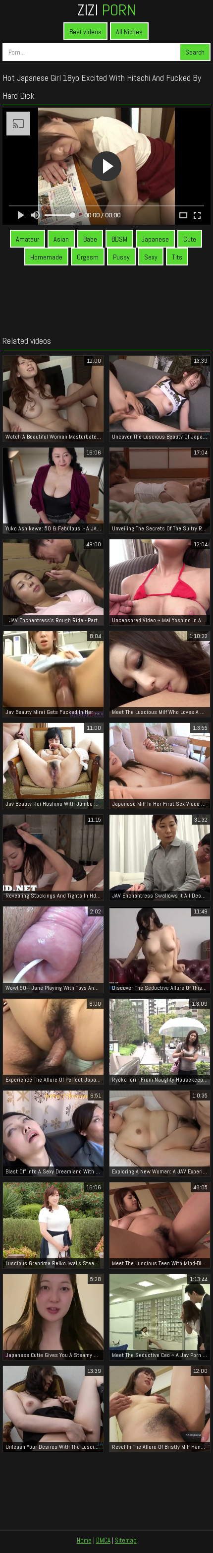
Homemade (46, 257)
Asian (61, 239)
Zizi (106, 10)
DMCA (103, 1540)
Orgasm (88, 257)
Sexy (151, 257)
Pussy (121, 257)
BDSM (119, 239)
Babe (90, 239)
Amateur (27, 239)
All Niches (129, 31)
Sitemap (126, 1540)
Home (84, 1540)
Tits (177, 257)
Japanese (155, 239)
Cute (189, 239)
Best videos (85, 31)
